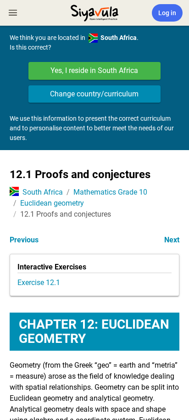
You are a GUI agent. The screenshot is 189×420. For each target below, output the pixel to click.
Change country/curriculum (94, 94)
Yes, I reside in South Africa (94, 70)
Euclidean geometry (52, 203)
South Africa (42, 192)
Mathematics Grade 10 (110, 192)
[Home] (94, 11)
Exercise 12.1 (38, 282)
